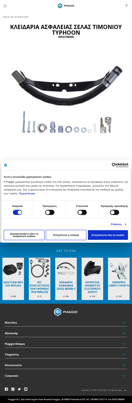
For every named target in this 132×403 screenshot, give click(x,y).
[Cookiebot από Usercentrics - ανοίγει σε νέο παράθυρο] (114, 165)
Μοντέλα (11, 322)
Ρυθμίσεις (116, 224)
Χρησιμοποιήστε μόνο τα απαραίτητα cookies (24, 235)
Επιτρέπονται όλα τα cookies (108, 235)
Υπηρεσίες (12, 354)
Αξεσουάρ (11, 333)
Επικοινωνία (13, 365)
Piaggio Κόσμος (15, 343)
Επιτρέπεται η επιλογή (66, 235)
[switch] (49, 212)
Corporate (11, 375)
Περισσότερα (27, 193)
